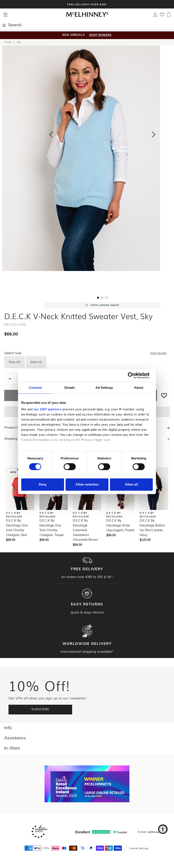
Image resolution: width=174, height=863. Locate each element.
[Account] (155, 15)
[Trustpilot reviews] (101, 832)
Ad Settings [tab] (104, 387)
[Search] (4, 25)
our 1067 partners (48, 409)
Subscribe (40, 709)
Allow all (131, 484)
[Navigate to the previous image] (51, 134)
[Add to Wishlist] (164, 395)
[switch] (70, 466)
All (19, 42)
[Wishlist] (162, 16)
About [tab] (138, 387)
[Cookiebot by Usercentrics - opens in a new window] (134, 375)
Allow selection (87, 484)
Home (7, 42)
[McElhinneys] (87, 16)
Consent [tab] (35, 387)
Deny (42, 484)
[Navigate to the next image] (153, 135)
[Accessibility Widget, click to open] (163, 829)
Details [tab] (70, 387)
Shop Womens (100, 35)
